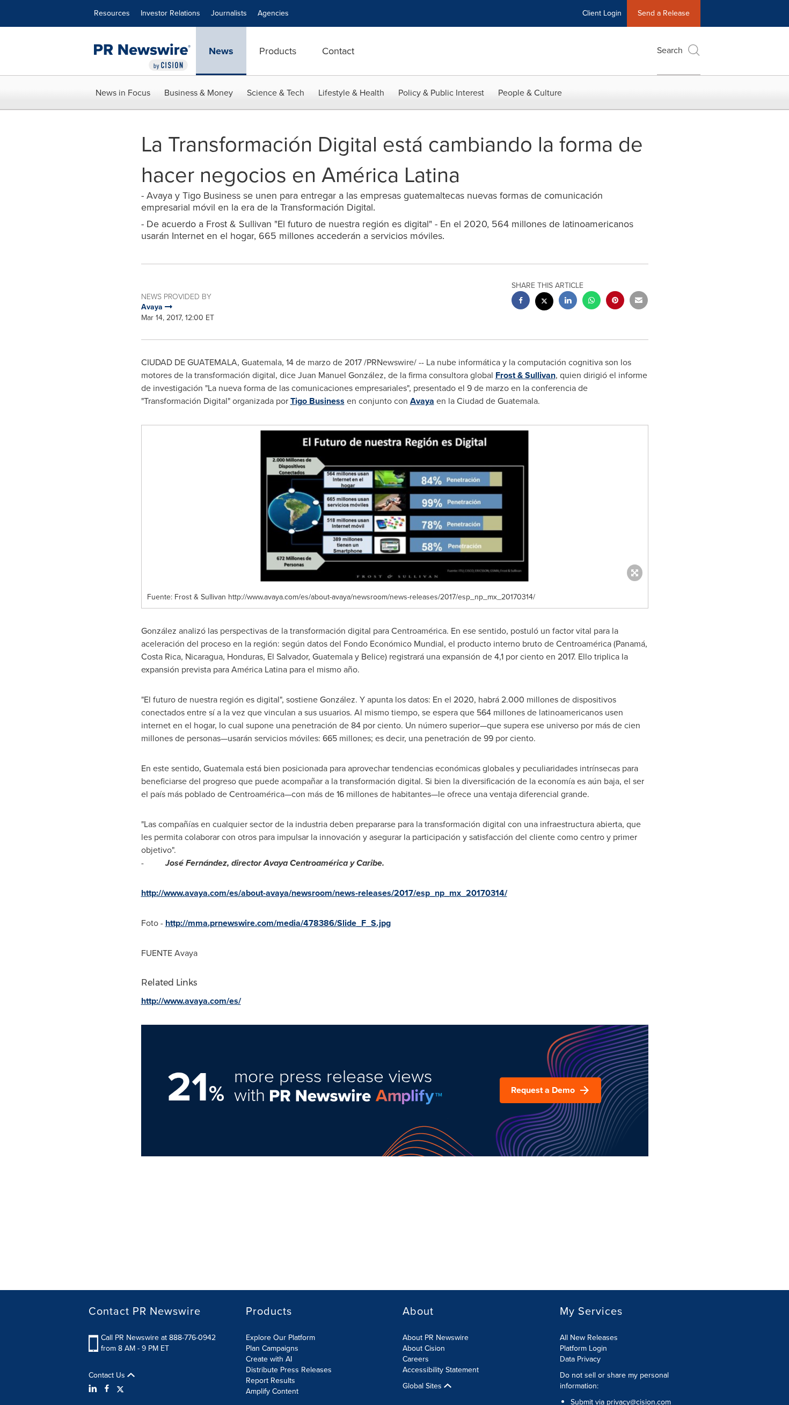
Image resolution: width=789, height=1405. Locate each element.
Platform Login (583, 1348)
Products (277, 51)
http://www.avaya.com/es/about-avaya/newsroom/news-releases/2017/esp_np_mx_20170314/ (324, 893)
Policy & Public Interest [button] (441, 92)
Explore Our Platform (280, 1337)
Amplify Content (272, 1391)
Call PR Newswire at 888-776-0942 (158, 1337)
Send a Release (664, 13)
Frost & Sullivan (525, 375)
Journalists (229, 13)
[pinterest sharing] (615, 301)
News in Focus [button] (123, 92)
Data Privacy (580, 1359)
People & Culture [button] (530, 92)
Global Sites (423, 1386)
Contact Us (108, 1375)
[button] (395, 505)
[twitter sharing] (544, 302)
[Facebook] (107, 1389)
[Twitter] (120, 1389)
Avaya (422, 401)
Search (670, 50)
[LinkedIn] (94, 1389)
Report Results (270, 1380)
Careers (416, 1359)
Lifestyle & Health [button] (351, 92)
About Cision (424, 1348)
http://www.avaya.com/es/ (191, 1001)
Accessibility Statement (441, 1369)
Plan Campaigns (272, 1348)
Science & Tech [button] (275, 92)
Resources (112, 13)
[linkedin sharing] (568, 301)
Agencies (273, 13)
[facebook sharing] (521, 301)
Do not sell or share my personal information (614, 1381)
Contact (338, 51)
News (221, 51)
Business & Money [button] (198, 92)
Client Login (602, 13)
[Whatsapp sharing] (591, 301)
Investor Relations (170, 13)
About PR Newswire (436, 1337)
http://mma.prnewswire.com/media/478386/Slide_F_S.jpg (278, 923)
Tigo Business (317, 401)
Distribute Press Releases (289, 1369)
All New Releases (589, 1337)
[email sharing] (639, 301)
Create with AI (269, 1359)
